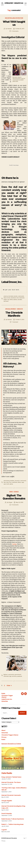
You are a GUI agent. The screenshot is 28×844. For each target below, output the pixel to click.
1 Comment (15, 322)
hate (7, 482)
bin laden (11, 296)
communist (21, 296)
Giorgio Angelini (6, 800)
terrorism (6, 301)
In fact (14, 544)
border (15, 296)
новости (20, 308)
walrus (11, 484)
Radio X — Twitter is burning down (12, 824)
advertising (7, 480)
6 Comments (15, 504)
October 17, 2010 (19, 319)
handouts (13, 297)
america (6, 296)
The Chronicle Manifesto (14, 314)
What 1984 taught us (14, 23)
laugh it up (6, 299)
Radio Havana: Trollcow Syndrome (12, 819)
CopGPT (4, 830)
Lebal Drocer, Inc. (6, 699)
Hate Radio (6, 773)
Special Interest (10, 308)
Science (16, 491)
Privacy (3, 737)
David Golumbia (6, 813)
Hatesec (9, 28)
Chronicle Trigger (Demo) (9, 735)
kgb (10, 676)
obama (15, 299)
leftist (11, 299)
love (10, 482)
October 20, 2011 (19, 28)
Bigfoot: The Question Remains (14, 497)
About (3, 730)
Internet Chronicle (11, 838)
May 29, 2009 (19, 502)
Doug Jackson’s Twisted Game (11, 777)
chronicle (17, 480)
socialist (20, 299)
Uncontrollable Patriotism (14, 18)
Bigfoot (5, 674)
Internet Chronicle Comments (11, 795)
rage (22, 482)
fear (5, 482)
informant (6, 676)
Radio (3, 693)
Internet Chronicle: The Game (11, 782)
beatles (12, 480)
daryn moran (7, 297)
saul (5, 484)
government (18, 674)
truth (7, 484)
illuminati (21, 297)
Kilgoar (10, 502)
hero (18, 297)
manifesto (14, 482)
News (19, 482)
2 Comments (15, 31)
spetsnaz (19, 676)
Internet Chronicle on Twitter (11, 744)
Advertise (4, 701)
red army (14, 676)
